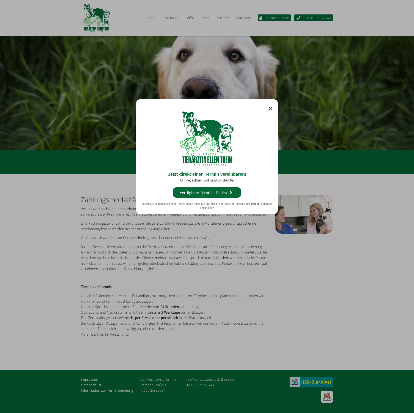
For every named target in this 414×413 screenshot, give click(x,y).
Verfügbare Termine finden (203, 192)
